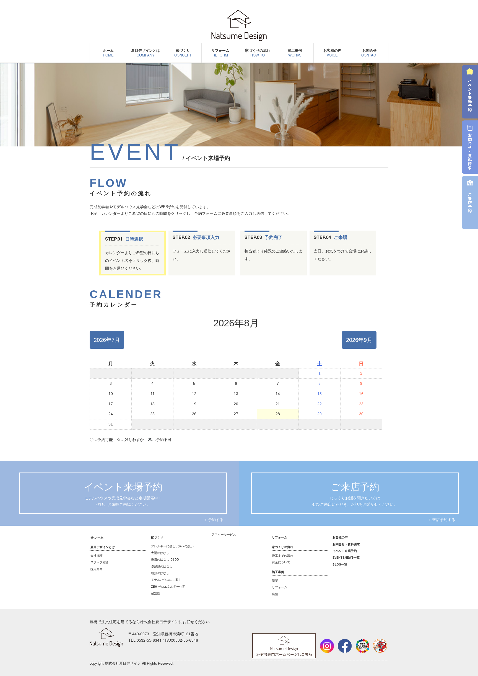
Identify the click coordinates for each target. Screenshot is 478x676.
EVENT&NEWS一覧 (346, 557)
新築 (275, 580)
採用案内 (96, 569)
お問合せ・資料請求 (346, 544)
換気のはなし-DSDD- (165, 559)
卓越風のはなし (161, 566)
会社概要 (96, 555)
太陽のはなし (160, 553)
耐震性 (155, 593)
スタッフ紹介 (99, 562)
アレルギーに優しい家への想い (172, 546)
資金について (281, 562)
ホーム (108, 53)
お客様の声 (332, 53)
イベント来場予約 (344, 551)
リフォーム (220, 53)
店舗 (275, 594)
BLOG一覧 (339, 564)
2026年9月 (359, 340)
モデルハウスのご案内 (166, 579)
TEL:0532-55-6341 (145, 640)
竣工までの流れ (282, 555)
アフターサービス (224, 534)
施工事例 (295, 53)
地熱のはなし (160, 573)
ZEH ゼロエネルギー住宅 (168, 586)
